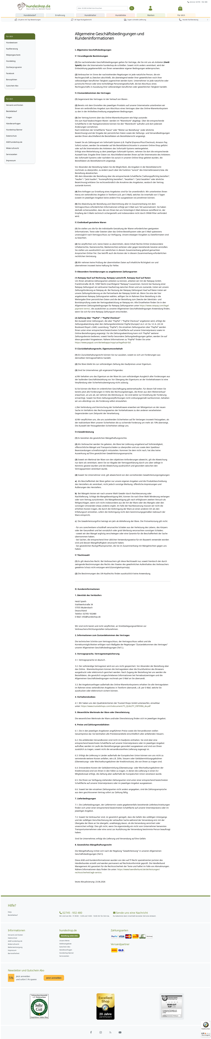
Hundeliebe (120, 15)
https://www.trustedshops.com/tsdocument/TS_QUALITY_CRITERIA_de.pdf (115, 706)
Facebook (10, 73)
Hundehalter (90, 15)
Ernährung (60, 15)
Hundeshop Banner (14, 129)
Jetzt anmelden (53, 978)
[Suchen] (131, 8)
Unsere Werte (64, 941)
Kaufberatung (12, 49)
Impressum (11, 160)
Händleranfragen (13, 123)
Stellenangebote (65, 944)
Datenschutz (11, 136)
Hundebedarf (30, 15)
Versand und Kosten (14, 105)
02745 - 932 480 (72, 912)
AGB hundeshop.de (14, 142)
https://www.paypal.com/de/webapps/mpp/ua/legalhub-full (103, 342)
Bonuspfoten (11, 79)
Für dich (181, 15)
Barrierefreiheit (13, 953)
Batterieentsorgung (15, 947)
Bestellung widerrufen (69, 936)
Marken (150, 15)
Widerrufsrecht (12, 148)
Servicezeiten (11, 154)
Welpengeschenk (13, 55)
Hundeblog (10, 61)
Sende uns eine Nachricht (132, 912)
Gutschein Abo (12, 85)
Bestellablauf (11, 111)
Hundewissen (11, 42)
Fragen (9, 117)
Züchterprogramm (14, 67)
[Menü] (209, 1022)
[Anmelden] (150, 8)
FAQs (10, 912)
